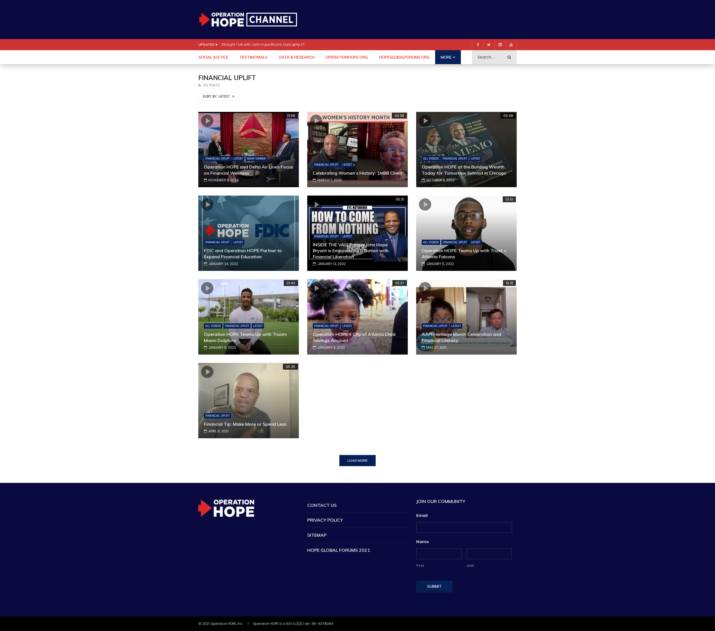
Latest (238, 158)
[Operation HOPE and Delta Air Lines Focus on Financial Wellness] (248, 149)
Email (422, 515)
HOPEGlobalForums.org (404, 57)
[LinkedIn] (500, 44)
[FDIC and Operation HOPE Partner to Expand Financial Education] (248, 233)
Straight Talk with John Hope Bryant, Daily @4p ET (263, 44)
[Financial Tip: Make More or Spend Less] (248, 400)
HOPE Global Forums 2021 (338, 550)
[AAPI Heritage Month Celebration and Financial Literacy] (466, 317)
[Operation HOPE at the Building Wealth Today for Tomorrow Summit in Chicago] (466, 149)
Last (470, 565)
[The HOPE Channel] (248, 19)
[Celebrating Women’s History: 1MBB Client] (357, 149)
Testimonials (253, 57)
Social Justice (213, 57)
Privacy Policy (325, 520)
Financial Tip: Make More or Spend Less (245, 424)
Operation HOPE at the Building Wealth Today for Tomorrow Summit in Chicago (464, 170)
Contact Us (322, 505)
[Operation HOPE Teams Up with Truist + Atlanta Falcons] (466, 233)
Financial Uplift (217, 158)
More (446, 57)
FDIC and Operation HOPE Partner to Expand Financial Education (243, 253)
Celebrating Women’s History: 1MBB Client (357, 173)
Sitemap (316, 535)
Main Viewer (256, 158)
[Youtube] (511, 44)
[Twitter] (488, 44)
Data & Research (296, 57)
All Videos (431, 158)
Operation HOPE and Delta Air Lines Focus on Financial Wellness (248, 170)
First (420, 565)
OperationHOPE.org (347, 57)
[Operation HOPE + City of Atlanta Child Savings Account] (357, 317)
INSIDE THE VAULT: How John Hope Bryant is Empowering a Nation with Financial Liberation (351, 250)
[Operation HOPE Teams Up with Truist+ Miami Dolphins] (248, 317)
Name (422, 541)
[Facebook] (477, 44)
